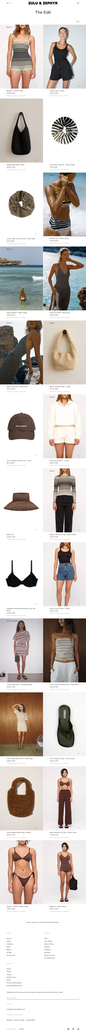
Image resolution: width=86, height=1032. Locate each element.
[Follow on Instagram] (68, 1029)
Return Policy (49, 944)
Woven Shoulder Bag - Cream (60, 386)
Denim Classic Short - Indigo (60, 608)
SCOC (9, 980)
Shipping (47, 950)
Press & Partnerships (14, 983)
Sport (9, 947)
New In (9, 938)
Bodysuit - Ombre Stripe (15, 91)
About (9, 969)
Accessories (11, 955)
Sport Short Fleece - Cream (59, 460)
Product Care (11, 977)
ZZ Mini (9, 952)
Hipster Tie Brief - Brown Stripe (17, 906)
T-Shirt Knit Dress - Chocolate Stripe (19, 684)
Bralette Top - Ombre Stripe (59, 238)
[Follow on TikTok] (78, 1029)
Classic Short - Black (57, 91)
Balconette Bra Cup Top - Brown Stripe (63, 832)
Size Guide (48, 941)
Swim (9, 941)
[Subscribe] (78, 998)
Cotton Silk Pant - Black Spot (60, 312)
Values (9, 974)
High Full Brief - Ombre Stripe (17, 312)
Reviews (47, 952)
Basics (9, 950)
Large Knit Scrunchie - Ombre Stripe (62, 165)
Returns (47, 947)
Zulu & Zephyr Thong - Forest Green (62, 758)
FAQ (45, 938)
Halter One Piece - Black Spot (17, 386)
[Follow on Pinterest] (73, 1029)
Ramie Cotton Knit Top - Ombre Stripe (63, 534)
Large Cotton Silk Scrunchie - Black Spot (21, 238)
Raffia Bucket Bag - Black (15, 165)
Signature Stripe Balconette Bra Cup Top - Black (21, 609)
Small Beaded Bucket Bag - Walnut (19, 832)
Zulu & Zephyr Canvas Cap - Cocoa (19, 460)
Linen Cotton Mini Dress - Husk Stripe (20, 758)
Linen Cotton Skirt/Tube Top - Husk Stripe (64, 684)
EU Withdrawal (49, 958)
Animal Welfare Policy (14, 985)
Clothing (10, 944)
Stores (9, 971)
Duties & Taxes (49, 955)
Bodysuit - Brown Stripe (58, 906)
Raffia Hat (10, 534)
